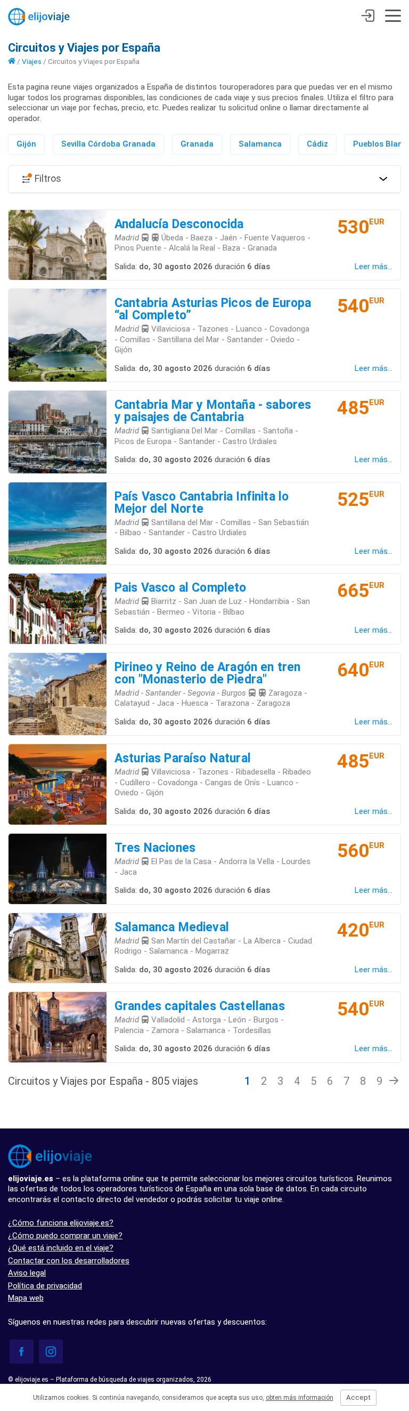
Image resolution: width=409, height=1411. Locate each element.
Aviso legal (27, 1273)
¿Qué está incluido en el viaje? (60, 1248)
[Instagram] (51, 1352)
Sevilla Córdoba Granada (108, 144)
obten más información (299, 1397)
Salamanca (260, 144)
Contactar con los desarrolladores (68, 1260)
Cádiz (317, 144)
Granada (197, 144)
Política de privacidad (45, 1286)
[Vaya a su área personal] (367, 17)
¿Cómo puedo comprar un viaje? (65, 1235)
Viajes (32, 61)
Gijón (26, 144)
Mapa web (26, 1298)
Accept (358, 1397)
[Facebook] (22, 1352)
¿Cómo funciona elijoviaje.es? (60, 1223)
